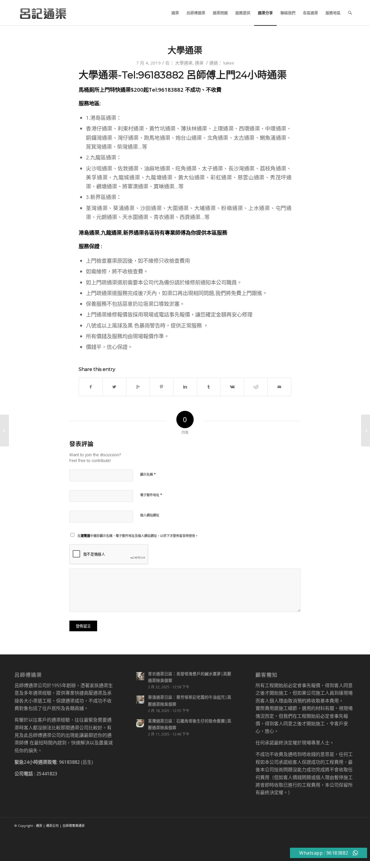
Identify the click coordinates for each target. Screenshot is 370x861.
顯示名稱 (148, 474)
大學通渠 (185, 50)
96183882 (69, 762)
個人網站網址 (149, 515)
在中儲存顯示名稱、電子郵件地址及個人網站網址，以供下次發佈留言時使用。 (137, 535)
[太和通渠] (4, 430)
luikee (228, 63)
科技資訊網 (11, 853)
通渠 (199, 63)
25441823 (46, 773)
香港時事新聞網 (16, 841)
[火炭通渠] (365, 430)
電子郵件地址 (151, 494)
